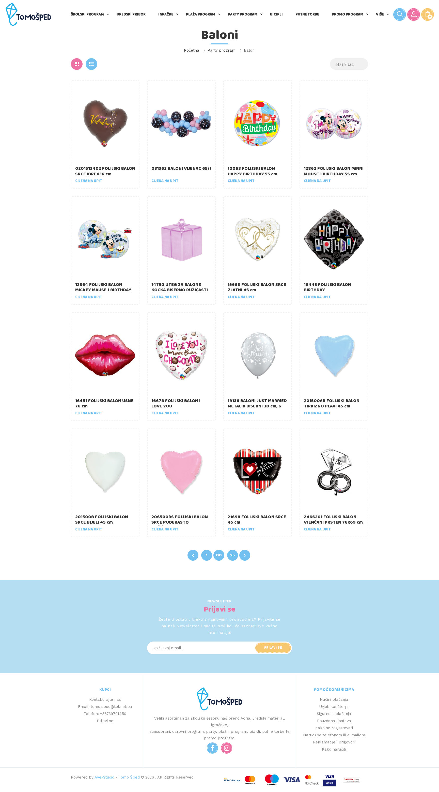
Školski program (87, 14)
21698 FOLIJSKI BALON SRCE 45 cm (257, 519)
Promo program (347, 14)
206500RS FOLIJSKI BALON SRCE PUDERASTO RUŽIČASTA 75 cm (179, 522)
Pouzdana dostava (334, 721)
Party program (242, 14)
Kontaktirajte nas (105, 699)
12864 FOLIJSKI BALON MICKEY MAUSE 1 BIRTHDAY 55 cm (103, 290)
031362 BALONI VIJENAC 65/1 (181, 168)
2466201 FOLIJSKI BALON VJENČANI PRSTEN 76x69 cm (333, 519)
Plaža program (200, 14)
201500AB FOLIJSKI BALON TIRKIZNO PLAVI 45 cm (331, 403)
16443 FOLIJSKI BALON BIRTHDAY (327, 287)
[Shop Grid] (77, 64)
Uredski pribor (131, 14)
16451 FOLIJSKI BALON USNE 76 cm (104, 403)
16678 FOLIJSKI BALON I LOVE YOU (175, 403)
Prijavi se (105, 721)
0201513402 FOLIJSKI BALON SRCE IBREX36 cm (105, 171)
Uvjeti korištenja (334, 706)
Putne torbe (307, 14)
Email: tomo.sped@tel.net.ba (105, 706)
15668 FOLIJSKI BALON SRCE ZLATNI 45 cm (257, 287)
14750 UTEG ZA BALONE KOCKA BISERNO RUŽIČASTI (179, 287)
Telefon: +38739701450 (105, 713)
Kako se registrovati (334, 728)
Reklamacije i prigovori (334, 742)
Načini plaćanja (334, 699)
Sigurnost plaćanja (334, 713)
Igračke (165, 14)
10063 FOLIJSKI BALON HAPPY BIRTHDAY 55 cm (252, 171)
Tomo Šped (129, 777)
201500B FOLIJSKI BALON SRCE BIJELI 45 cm (101, 519)
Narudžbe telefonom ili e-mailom (334, 735)
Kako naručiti (334, 749)
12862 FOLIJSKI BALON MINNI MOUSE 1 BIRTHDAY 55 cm (334, 171)
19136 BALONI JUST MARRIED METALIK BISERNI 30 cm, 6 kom (257, 406)
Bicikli (276, 14)
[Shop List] (91, 64)
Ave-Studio (104, 777)
